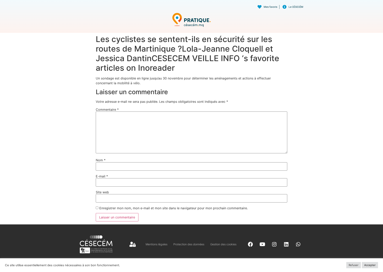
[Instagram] (274, 244)
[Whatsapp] (298, 244)
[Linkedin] (286, 244)
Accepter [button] (370, 265)
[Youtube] (262, 244)
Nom (101, 160)
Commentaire (107, 109)
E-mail (102, 176)
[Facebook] (250, 244)
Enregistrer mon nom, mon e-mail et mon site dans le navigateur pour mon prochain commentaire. (173, 208)
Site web (102, 192)
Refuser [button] (353, 265)
